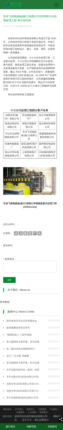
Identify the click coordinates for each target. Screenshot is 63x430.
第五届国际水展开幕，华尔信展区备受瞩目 (24, 362)
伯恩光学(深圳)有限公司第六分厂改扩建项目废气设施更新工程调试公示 (24, 383)
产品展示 (54, 409)
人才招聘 (32, 412)
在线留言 (20, 412)
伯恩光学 (15, 85)
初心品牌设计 (42, 419)
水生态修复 (35, 57)
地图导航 (31, 426)
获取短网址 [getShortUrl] (9, 224)
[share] (60, 419)
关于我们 (19, 409)
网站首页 (7, 409)
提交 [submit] (9, 280)
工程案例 (42, 409)
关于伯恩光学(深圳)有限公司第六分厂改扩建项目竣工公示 (24, 376)
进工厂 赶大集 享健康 (17, 355)
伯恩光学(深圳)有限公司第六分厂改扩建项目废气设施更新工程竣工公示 (24, 390)
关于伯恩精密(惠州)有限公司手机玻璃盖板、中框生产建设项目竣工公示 (24, 397)
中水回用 (16, 110)
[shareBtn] (16, 233)
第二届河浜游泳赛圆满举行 (20, 348)
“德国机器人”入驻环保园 (19, 334)
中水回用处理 (24, 61)
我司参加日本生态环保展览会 (21, 320)
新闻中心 (31, 409)
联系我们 (44, 412)
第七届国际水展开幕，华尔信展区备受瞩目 (24, 341)
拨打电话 (10, 426)
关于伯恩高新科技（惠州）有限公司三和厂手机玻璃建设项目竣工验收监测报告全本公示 (24, 369)
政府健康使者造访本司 (18, 327)
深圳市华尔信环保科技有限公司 (30, 416)
